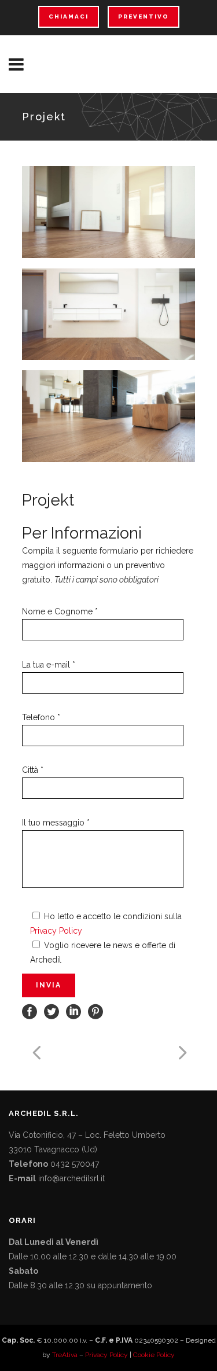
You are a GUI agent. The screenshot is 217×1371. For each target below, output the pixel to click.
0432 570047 (74, 1164)
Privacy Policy (56, 930)
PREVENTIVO (143, 16)
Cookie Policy (154, 1355)
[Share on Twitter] (51, 1011)
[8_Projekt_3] (109, 314)
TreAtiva (65, 1355)
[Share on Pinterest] (95, 1011)
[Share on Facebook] (29, 1011)
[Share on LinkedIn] (73, 1011)
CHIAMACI (69, 16)
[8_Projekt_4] (109, 416)
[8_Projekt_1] (109, 212)
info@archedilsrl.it (71, 1178)
